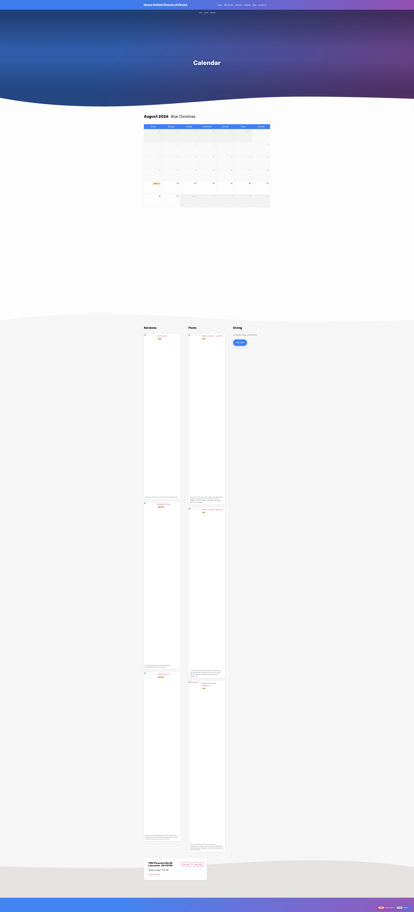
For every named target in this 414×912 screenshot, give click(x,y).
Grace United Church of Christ (165, 5)
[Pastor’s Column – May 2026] (194, 588)
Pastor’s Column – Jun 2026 (212, 336)
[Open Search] (269, 5)
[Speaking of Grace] (150, 583)
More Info (186, 864)
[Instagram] (207, 909)
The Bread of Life (163, 674)
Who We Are (228, 5)
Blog (254, 5)
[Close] (410, 907)
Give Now (240, 343)
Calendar (247, 5)
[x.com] (203, 909)
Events (206, 12)
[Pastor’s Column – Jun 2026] (194, 414)
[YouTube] (212, 909)
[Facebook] (198, 909)
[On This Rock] (150, 414)
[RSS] (217, 909)
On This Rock (162, 336)
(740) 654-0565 (154, 875)
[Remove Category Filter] (198, 116)
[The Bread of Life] (150, 753)
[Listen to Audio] (163, 339)
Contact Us (262, 5)
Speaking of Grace (163, 504)
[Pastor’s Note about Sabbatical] (194, 762)
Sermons (238, 5)
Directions (198, 864)
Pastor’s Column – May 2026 (212, 510)
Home (219, 5)
